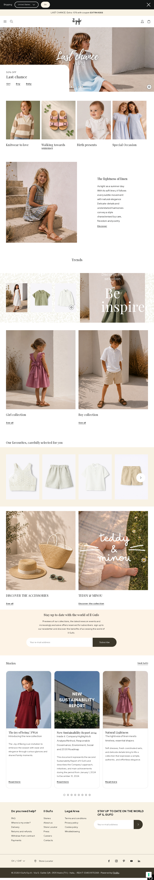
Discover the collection (91, 603)
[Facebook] (109, 861)
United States (24, 4)
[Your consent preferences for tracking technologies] (149, 875)
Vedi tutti (142, 663)
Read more (15, 781)
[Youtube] (131, 861)
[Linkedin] (139, 861)
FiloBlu (116, 872)
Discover (102, 226)
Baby (29, 83)
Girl (8, 83)
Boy (18, 83)
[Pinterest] (124, 861)
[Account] (142, 21)
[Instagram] (116, 861)
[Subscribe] (138, 824)
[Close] (148, 5)
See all (9, 422)
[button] (77, 12)
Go (45, 4)
